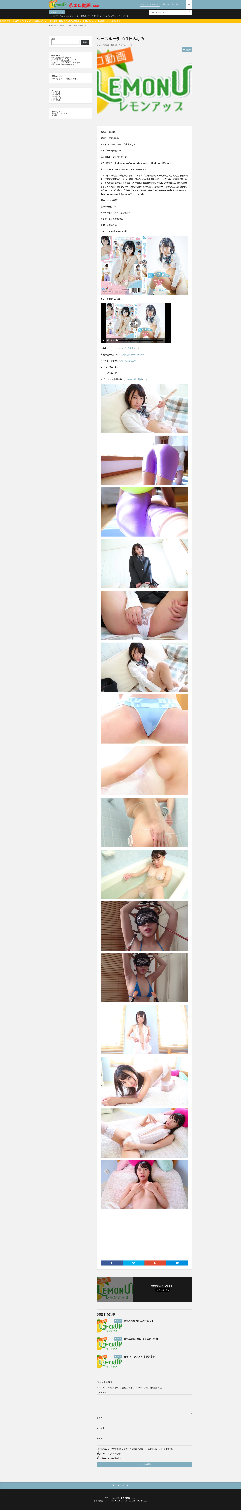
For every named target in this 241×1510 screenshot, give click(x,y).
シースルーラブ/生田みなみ (77, 25)
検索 (53, 39)
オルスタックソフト (72, 16)
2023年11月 (56, 98)
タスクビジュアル (56, 16)
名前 (100, 1418)
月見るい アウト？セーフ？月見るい (65, 62)
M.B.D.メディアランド (90, 16)
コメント (101, 1392)
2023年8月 (55, 100)
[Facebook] (112, 1263)
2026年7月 (55, 93)
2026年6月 (55, 94)
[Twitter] (134, 1263)
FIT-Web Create (118, 1501)
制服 (140, 379)
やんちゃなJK (122, 16)
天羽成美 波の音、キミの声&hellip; (141, 1338)
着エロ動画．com (128, 1498)
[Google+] (155, 1263)
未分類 (61, 25)
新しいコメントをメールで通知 (109, 1454)
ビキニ (146, 379)
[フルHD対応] (130, 379)
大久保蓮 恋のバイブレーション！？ (65, 59)
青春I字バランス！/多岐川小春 (139, 1356)
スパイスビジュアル (108, 16)
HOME (53, 25)
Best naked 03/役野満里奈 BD (63, 64)
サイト (99, 1438)
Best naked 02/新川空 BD (61, 61)
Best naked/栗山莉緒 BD (61, 57)
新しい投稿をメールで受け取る (109, 1458)
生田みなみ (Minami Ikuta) (132, 354)
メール (100, 1428)
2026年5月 (55, 96)
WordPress (142, 1501)
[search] (189, 12)
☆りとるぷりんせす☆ (150, 4)
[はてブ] (177, 1263)
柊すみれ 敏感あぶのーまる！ (139, 1320)
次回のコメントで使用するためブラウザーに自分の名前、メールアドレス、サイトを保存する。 (136, 1449)
